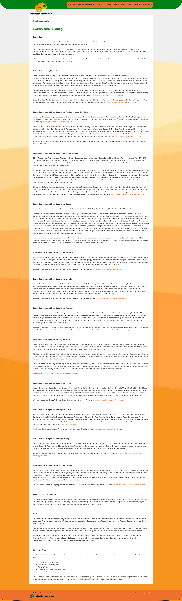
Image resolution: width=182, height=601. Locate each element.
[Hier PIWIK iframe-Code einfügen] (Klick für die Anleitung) (55, 373)
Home (69, 5)
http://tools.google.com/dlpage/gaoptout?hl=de (127, 194)
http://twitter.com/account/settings (106, 429)
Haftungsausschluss (146, 593)
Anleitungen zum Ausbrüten (82, 5)
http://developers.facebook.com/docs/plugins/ (56, 122)
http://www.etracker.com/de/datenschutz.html (120, 102)
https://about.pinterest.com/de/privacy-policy (113, 330)
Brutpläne (99, 5)
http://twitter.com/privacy (69, 424)
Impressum (124, 593)
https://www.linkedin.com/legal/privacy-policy (111, 298)
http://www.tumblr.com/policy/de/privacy (109, 400)
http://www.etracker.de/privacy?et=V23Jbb (108, 95)
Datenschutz (134, 593)
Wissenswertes (126, 5)
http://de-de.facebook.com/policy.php (128, 136)
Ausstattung (136, 5)
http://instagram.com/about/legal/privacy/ (107, 269)
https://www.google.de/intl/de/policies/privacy (129, 485)
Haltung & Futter (111, 5)
